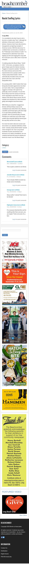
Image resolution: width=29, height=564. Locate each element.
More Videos (23, 515)
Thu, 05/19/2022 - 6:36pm (14, 192)
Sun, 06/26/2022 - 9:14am (14, 207)
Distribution (4, 551)
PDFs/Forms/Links (6, 556)
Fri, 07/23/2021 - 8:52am (14, 176)
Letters (4, 147)
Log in (5, 151)
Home (3, 13)
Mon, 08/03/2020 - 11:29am (14, 163)
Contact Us (4, 548)
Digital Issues (5, 553)
